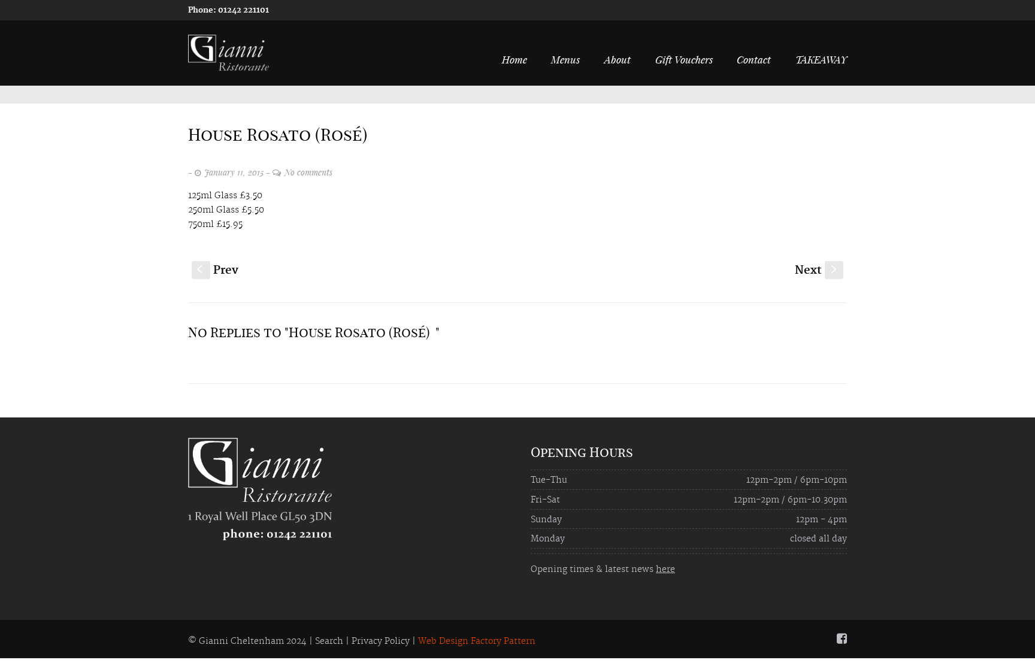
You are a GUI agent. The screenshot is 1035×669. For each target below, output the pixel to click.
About (617, 59)
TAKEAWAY (821, 59)
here (665, 569)
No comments (308, 172)
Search (329, 641)
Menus (565, 59)
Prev (217, 270)
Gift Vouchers (684, 59)
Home (514, 59)
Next (817, 270)
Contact (754, 59)
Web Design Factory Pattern (476, 641)
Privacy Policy (381, 641)
